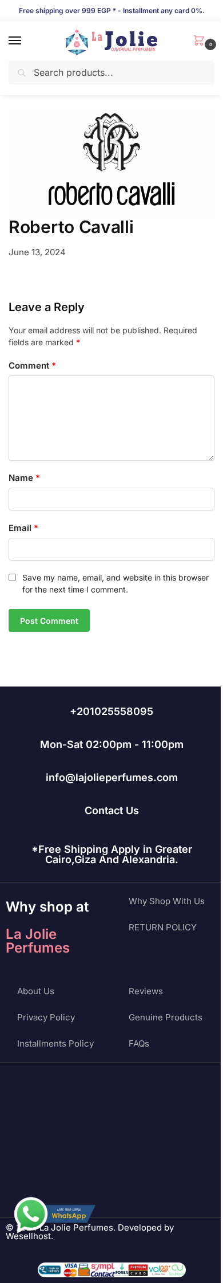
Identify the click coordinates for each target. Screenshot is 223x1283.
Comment (32, 365)
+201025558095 (111, 711)
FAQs (139, 1043)
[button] (201, 41)
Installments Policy (55, 1043)
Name (24, 477)
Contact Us (112, 810)
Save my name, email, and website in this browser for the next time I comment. (115, 583)
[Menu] (26, 41)
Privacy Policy (46, 1017)
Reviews (146, 991)
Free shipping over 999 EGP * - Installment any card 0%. (112, 10)
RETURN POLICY (163, 927)
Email (23, 527)
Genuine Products (165, 1017)
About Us (35, 991)
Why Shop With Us (167, 901)
